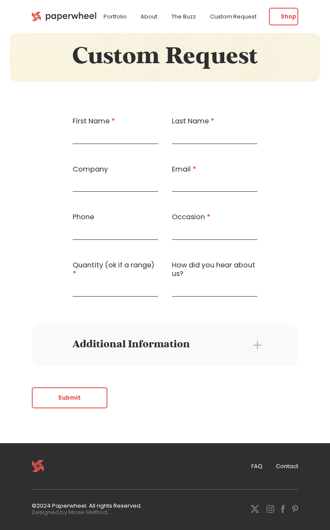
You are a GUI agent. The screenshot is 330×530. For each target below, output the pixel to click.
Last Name (193, 121)
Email (184, 169)
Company (90, 169)
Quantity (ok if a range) (113, 269)
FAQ (257, 466)
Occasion (191, 217)
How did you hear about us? (213, 269)
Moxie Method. (88, 512)
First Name (94, 121)
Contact (287, 466)
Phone (83, 217)
